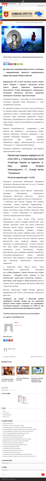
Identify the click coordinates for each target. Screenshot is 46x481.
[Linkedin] (9, 64)
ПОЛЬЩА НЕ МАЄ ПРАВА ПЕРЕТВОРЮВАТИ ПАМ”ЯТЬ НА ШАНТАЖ (17, 439)
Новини (16, 59)
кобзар (9, 272)
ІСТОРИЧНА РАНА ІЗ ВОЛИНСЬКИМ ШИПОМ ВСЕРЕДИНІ (15, 444)
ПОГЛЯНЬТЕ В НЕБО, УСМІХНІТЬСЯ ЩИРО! (12, 452)
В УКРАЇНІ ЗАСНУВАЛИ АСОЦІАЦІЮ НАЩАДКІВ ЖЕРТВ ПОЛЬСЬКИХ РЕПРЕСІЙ (20, 429)
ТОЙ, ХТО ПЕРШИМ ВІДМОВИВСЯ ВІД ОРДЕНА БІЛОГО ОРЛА (16, 433)
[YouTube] (7, 6)
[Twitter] (5, 6)
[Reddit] (13, 64)
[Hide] (0, 25)
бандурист (16, 272)
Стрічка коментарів (7, 414)
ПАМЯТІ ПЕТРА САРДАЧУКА (36, 356)
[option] (14, 3)
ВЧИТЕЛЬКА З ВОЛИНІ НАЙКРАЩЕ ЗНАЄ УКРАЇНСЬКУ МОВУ (37, 380)
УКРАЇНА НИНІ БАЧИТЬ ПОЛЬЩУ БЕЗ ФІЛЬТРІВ (13, 442)
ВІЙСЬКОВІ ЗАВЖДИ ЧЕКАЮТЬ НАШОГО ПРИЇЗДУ (13, 435)
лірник (24, 272)
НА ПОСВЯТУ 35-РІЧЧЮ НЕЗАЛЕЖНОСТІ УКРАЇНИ (13, 425)
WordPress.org (6, 416)
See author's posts (18, 325)
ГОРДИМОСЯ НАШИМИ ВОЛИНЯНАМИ (11, 446)
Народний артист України (25, 275)
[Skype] (1, 19)
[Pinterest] (11, 64)
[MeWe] (15, 64)
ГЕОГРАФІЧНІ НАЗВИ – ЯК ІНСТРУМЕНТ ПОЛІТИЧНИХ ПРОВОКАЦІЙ (17, 427)
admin (11, 59)
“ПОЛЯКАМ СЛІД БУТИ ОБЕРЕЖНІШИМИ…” (12, 448)
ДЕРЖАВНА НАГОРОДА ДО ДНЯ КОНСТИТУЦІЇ (13, 450)
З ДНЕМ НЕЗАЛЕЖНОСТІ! (13, 3)
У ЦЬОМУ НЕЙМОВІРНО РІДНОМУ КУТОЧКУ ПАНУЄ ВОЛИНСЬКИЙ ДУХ (18, 431)
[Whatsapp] (20, 64)
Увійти (4, 411)
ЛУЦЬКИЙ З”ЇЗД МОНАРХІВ (9, 356)
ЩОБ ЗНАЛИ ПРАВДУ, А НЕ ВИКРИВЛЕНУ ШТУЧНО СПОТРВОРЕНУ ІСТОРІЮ (19, 456)
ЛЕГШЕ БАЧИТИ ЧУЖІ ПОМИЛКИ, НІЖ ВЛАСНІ (13, 437)
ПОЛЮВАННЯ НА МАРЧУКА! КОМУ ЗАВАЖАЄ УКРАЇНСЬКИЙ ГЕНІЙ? (17, 454)
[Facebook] (4, 64)
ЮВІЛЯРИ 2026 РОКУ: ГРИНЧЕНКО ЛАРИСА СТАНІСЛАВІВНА (16, 441)
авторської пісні (35, 281)
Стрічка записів (6, 412)
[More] (22, 64)
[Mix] (17, 64)
